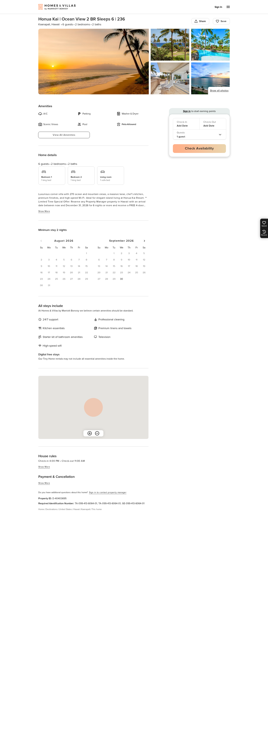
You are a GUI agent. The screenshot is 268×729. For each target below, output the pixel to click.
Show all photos (219, 90)
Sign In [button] (218, 7)
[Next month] (144, 241)
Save (224, 21)
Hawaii (76, 509)
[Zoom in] (89, 433)
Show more (44, 211)
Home (41, 509)
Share (202, 21)
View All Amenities (64, 135)
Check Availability (199, 148)
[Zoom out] (97, 433)
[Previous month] (41, 241)
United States (65, 509)
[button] (121, 279)
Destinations (52, 509)
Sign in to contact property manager (108, 492)
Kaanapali (85, 509)
